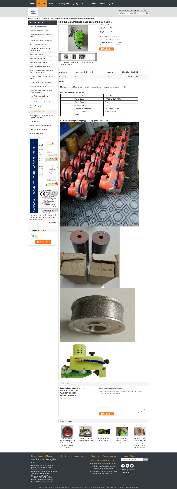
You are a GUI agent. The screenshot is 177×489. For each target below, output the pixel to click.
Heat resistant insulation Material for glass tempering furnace (41, 71)
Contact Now (108, 49)
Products (41, 4)
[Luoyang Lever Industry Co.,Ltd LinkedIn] (123, 466)
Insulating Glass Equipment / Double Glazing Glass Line (41, 117)
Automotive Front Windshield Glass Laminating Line (41, 49)
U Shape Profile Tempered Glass (40, 126)
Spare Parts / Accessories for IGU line (42, 102)
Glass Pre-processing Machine (40, 66)
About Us (52, 4)
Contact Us (92, 4)
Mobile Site (126, 472)
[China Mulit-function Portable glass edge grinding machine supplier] (78, 38)
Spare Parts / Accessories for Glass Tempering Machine (41, 91)
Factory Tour (64, 4)
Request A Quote (106, 4)
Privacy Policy (42, 487)
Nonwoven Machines (36, 134)
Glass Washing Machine (38, 58)
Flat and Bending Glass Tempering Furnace (41, 35)
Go (147, 13)
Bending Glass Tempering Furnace (41, 40)
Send (146, 460)
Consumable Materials (49, 19)
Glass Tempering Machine (38, 27)
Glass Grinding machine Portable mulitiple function (121, 441)
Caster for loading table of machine (103, 469)
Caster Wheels (34, 122)
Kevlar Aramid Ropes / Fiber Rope (41, 82)
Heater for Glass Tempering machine (103, 466)
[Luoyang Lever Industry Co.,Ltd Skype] (61, 398)
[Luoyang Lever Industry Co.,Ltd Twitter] (132, 466)
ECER (136, 487)
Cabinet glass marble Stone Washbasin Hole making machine (85, 441)
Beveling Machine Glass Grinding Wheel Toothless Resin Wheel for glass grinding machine (67, 443)
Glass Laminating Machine (38, 44)
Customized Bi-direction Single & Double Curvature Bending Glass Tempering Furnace (42, 467)
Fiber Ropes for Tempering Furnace (103, 463)
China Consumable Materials (57, 487)
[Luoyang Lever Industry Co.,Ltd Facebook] (127, 466)
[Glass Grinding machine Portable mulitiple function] (121, 431)
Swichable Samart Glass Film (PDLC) (42, 86)
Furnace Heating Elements (38, 130)
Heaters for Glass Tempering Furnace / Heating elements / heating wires (104, 472)
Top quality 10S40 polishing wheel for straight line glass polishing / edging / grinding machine (140, 443)
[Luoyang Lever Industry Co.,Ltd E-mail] (65, 398)
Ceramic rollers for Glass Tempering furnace (41, 77)
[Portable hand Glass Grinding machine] (103, 431)
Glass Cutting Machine (37, 54)
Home (32, 4)
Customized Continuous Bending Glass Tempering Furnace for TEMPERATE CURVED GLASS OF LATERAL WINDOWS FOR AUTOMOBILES (44, 474)
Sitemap (132, 470)
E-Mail (124, 470)
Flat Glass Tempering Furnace (39, 31)
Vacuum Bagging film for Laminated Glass (41, 107)
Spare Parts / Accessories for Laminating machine (39, 97)
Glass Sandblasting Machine (39, 62)
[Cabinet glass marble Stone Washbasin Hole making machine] (85, 431)
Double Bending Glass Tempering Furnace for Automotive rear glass (42, 480)
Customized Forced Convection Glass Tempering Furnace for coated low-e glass (43, 461)
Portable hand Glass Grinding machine (103, 440)
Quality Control (78, 4)
